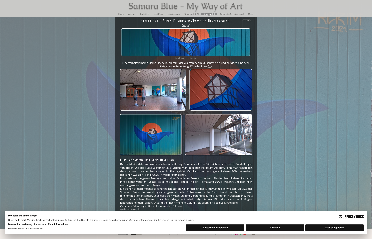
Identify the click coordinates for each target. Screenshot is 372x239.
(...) (210, 66)
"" (185, 25)
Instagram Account (212, 167)
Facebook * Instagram (185, 58)
